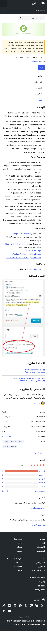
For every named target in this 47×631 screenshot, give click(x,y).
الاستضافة (41, 547)
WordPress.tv (38, 570)
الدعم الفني (40, 562)
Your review (40, 491)
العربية (36, 600)
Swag (18, 570)
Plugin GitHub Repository (15, 244)
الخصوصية (41, 551)
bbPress (41, 586)
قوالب (20, 543)
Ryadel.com (36, 254)
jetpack (5, 441)
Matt (41, 582)
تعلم (43, 558)
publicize (13, 446)
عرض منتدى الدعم (37, 508)
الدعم (40, 99)
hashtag (20, 441)
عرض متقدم (40, 453)
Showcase (18, 539)
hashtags (13, 441)
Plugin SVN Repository (22, 234)
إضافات (19, 547)
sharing (5, 446)
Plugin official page (21, 254)
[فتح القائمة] (3, 3)
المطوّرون (41, 566)
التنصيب (39, 88)
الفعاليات (19, 562)
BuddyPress (40, 590)
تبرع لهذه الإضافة (38, 525)
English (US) (6, 436)
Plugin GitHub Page (33, 251)
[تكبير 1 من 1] (41, 282)
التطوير (39, 93)
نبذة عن (42, 539)
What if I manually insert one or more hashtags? (35, 371)
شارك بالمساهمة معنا (14, 558)
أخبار (43, 543)
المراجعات (38, 82)
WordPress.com (37, 578)
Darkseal (34, 61)
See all (5, 491)
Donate (18, 566)
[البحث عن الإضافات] (20, 18)
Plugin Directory (39, 10)
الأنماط (19, 551)
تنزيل (41, 67)
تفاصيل (39, 76)
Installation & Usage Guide (17, 257)
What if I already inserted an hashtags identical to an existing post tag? (29, 379)
